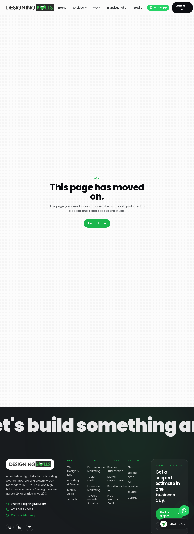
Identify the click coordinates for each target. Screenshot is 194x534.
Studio (138, 7)
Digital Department (114, 478)
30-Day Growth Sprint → (92, 499)
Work (96, 7)
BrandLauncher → (114, 488)
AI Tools (72, 499)
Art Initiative (133, 484)
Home (62, 7)
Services (78, 7)
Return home (97, 223)
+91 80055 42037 (22, 509)
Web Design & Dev (73, 471)
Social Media (91, 478)
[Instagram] (10, 527)
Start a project (180, 7)
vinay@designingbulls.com (28, 504)
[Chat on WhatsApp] (184, 510)
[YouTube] (29, 527)
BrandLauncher (117, 7)
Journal (132, 492)
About (131, 467)
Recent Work (132, 475)
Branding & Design (73, 482)
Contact (133, 497)
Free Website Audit (112, 499)
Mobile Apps (71, 492)
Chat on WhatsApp (23, 515)
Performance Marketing (94, 469)
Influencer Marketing (94, 488)
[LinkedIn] (19, 527)
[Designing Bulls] (30, 7)
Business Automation (114, 469)
